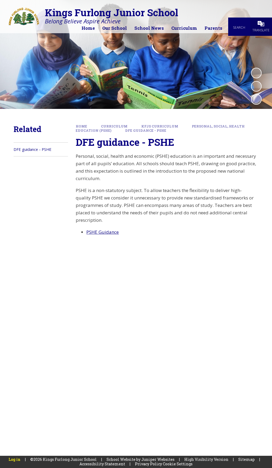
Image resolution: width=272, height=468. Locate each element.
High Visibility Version (206, 459)
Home (81, 126)
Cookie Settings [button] (178, 463)
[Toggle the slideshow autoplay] (256, 73)
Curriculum (114, 126)
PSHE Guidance (102, 232)
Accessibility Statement (102, 463)
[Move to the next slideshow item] (256, 99)
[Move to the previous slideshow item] (256, 86)
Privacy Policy (148, 463)
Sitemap (246, 459)
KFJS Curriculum (159, 126)
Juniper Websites (158, 459)
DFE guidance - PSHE (145, 130)
